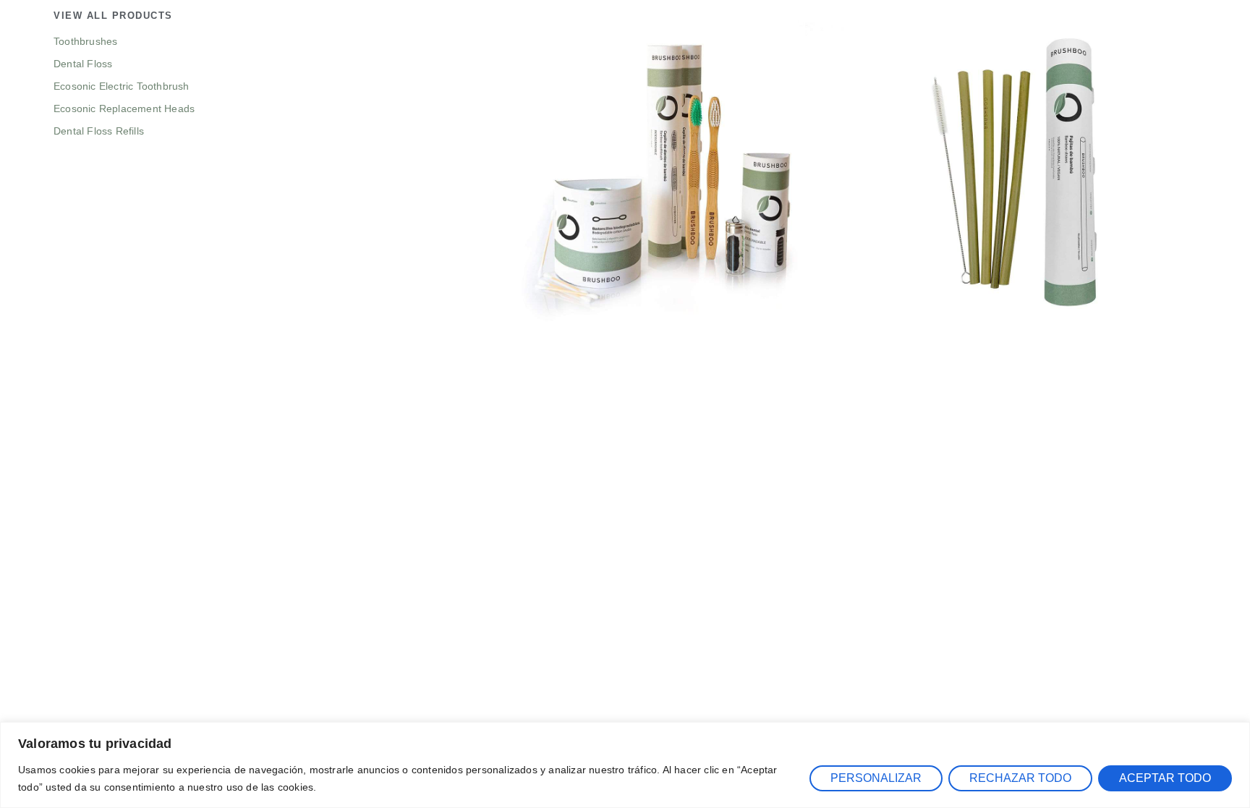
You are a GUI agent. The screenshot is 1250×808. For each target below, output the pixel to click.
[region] (625, 765)
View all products (113, 15)
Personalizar (876, 778)
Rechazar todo (1020, 778)
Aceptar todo (1165, 778)
